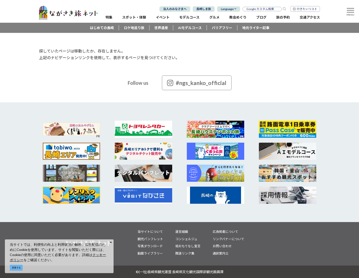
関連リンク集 (184, 253)
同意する (16, 267)
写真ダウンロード (150, 246)
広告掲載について (225, 232)
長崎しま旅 (203, 9)
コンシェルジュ (186, 239)
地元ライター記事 (255, 28)
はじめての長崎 (102, 28)
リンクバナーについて (228, 239)
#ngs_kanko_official (201, 82)
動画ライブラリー (150, 253)
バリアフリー (222, 28)
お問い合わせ (222, 246)
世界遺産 (161, 28)
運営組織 (181, 232)
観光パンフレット (150, 239)
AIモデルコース (190, 28)
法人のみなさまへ (175, 9)
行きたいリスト (307, 9)
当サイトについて (150, 232)
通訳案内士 (221, 253)
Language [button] (227, 9)
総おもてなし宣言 (188, 246)
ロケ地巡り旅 (134, 28)
